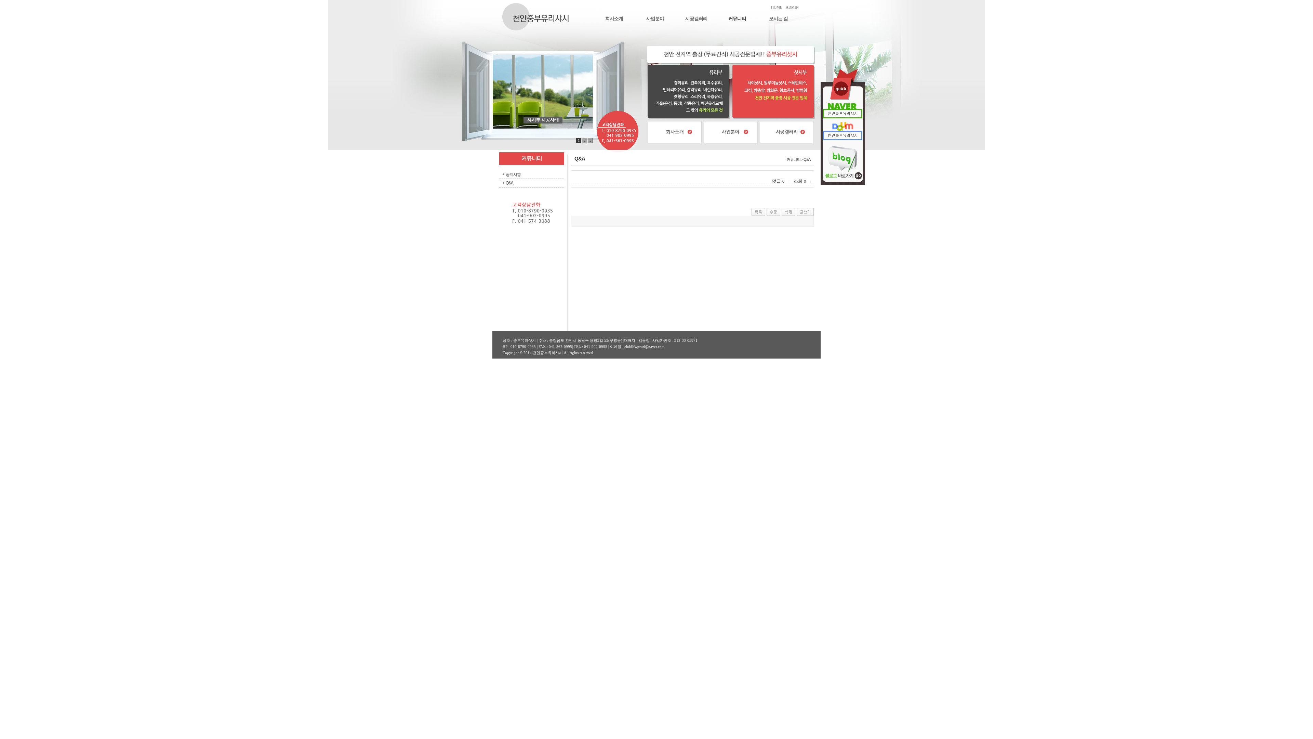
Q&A (509, 183)
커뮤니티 (737, 18)
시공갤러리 (696, 18)
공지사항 (513, 174)
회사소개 (614, 18)
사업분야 (655, 18)
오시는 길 (778, 18)
